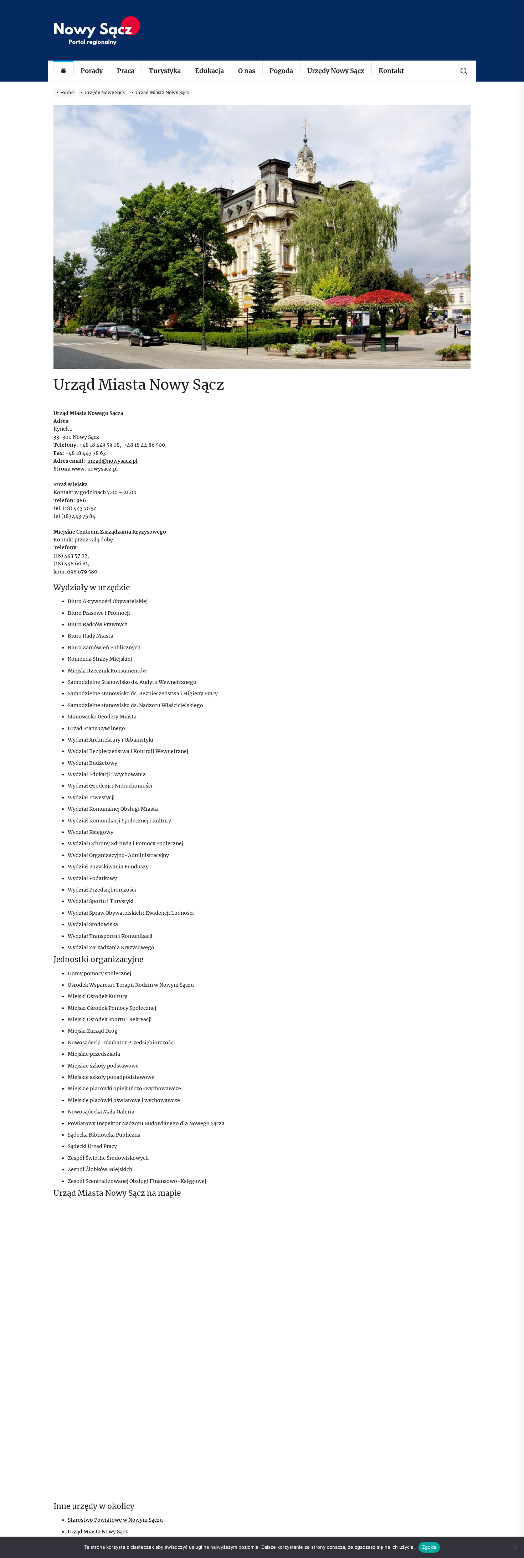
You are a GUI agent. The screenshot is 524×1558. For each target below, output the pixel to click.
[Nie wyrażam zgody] (515, 1547)
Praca (125, 71)
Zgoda (429, 1547)
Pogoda (281, 71)
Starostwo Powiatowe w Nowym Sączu (115, 1520)
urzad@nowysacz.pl (112, 461)
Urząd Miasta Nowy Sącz (98, 1531)
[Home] (63, 71)
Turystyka (165, 71)
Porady (92, 71)
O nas (246, 71)
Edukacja (209, 71)
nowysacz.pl (102, 469)
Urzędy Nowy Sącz (335, 71)
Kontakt (391, 71)
